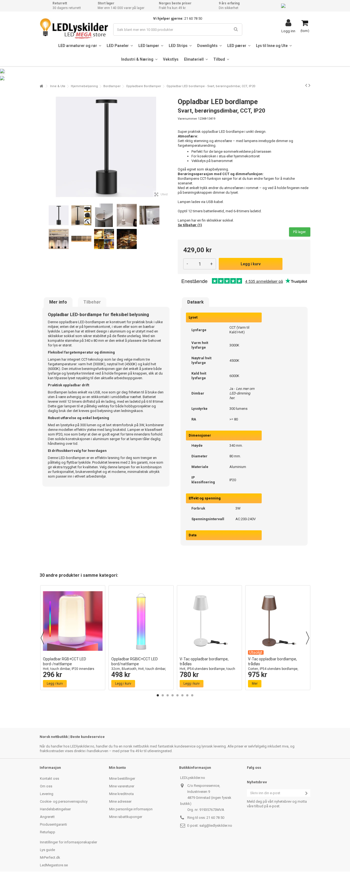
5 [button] (177, 695)
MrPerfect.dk (50, 857)
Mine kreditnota (121, 794)
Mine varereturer (121, 786)
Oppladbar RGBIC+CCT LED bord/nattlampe (138, 666)
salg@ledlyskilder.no (215, 825)
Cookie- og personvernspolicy (64, 801)
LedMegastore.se (54, 865)
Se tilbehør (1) (190, 225)
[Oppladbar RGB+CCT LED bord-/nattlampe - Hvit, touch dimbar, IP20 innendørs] (73, 621)
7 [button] (187, 695)
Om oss (46, 786)
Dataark (195, 302)
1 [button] (158, 695)
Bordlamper (112, 86)
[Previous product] (306, 85)
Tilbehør (92, 302)
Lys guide (47, 850)
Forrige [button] (43, 147)
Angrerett (47, 817)
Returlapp (47, 832)
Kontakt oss (49, 778)
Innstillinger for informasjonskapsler (68, 842)
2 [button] (163, 695)
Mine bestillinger (122, 778)
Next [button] (308, 638)
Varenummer (187, 118)
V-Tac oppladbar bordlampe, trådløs (207, 666)
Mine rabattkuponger (125, 817)
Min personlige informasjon (131, 809)
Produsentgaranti (53, 824)
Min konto (117, 768)
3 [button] (168, 695)
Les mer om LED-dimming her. (241, 393)
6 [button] (182, 695)
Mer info (58, 302)
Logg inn (288, 31)
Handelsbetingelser (55, 809)
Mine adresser (120, 801)
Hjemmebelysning (84, 86)
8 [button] (192, 695)
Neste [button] (169, 147)
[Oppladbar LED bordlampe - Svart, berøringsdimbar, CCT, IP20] (59, 215)
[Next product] (309, 85)
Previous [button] (42, 638)
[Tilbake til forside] (41, 86)
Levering (46, 794)
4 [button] (172, 695)
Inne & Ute (57, 86)
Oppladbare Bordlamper (143, 86)
